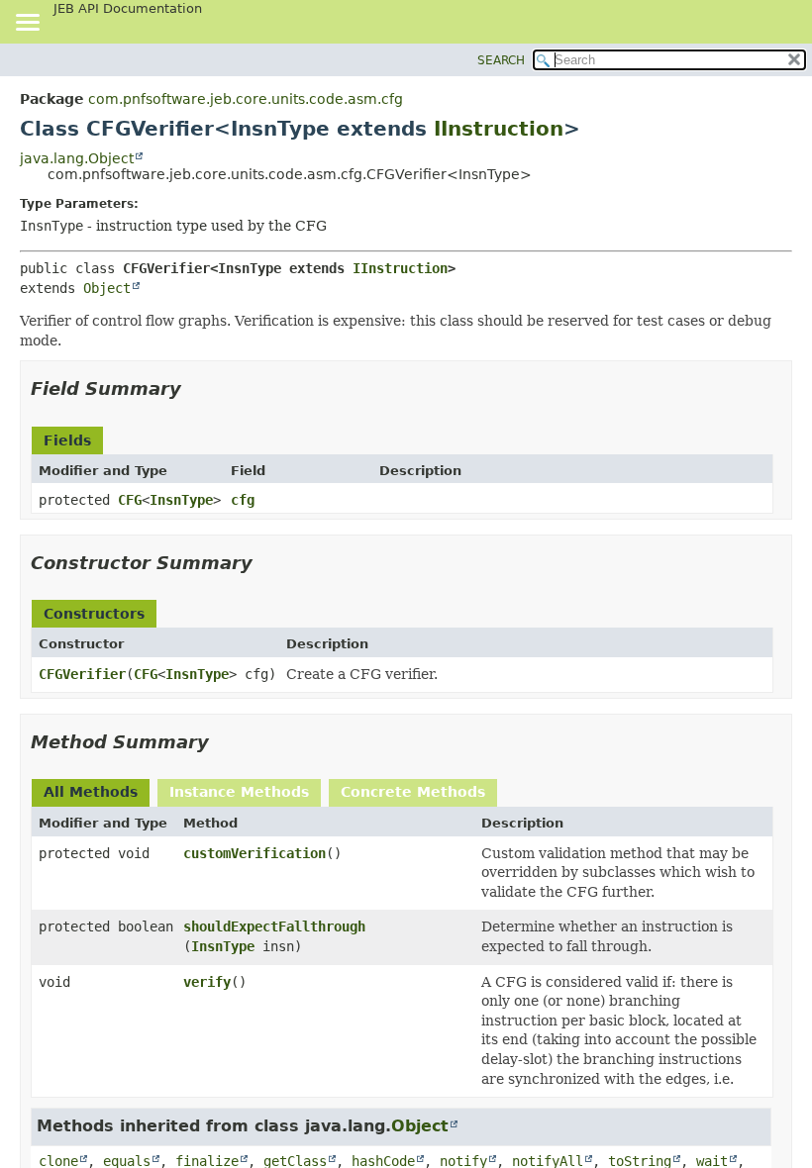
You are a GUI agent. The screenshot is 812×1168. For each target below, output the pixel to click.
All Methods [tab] (91, 792)
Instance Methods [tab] (239, 792)
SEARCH (501, 60)
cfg (242, 500)
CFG (130, 500)
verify (207, 982)
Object (107, 288)
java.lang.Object (77, 158)
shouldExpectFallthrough (274, 926)
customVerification (254, 853)
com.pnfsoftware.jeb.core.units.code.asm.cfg (245, 99)
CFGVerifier (82, 674)
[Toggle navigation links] (27, 24)
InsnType (181, 500)
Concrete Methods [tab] (413, 792)
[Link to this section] (195, 388)
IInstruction (498, 129)
